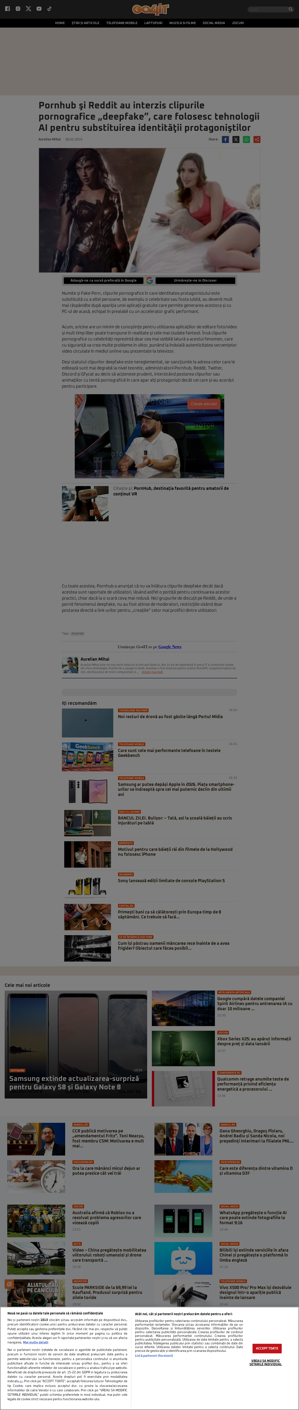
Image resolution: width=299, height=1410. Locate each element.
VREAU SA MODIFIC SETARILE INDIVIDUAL (265, 1362)
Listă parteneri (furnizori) (154, 1355)
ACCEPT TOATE (267, 1348)
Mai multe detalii (35, 1342)
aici (21, 1381)
